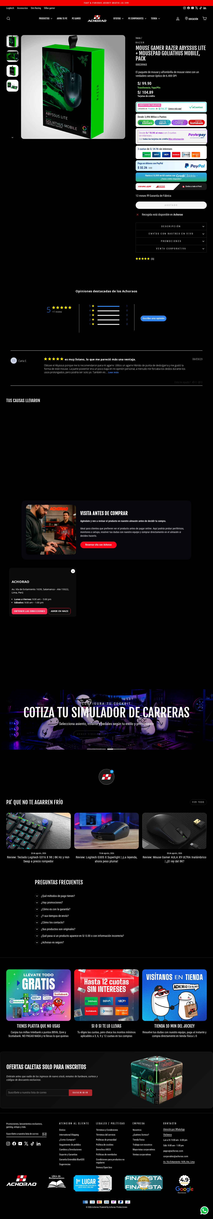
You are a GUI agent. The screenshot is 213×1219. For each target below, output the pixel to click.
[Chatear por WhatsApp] (204, 1210)
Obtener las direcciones (29, 611)
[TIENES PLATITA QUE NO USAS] (38, 995)
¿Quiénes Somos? (141, 1134)
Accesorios (22, 8)
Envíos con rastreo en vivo (171, 233)
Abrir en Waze (59, 611)
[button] (171, 107)
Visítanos (167, 1134)
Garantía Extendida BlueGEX (71, 1159)
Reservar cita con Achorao (98, 544)
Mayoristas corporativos (144, 1149)
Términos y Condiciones (107, 1130)
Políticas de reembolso (106, 1154)
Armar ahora (92, 734)
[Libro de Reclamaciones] (56, 1181)
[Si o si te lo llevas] (106, 995)
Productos (44, 18)
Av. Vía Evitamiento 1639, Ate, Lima (179, 1161)
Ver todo (198, 802)
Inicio (138, 38)
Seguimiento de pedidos (70, 1144)
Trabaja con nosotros (142, 1144)
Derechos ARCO (103, 1149)
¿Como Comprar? (67, 1139)
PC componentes (136, 18)
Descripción (171, 226)
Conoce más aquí (174, 109)
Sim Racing (36, 8)
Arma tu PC (62, 18)
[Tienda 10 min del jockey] (174, 995)
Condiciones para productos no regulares (110, 1161)
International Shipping (69, 1134)
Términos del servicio (105, 1134)
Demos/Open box (104, 1167)
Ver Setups (121, 734)
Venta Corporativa (171, 248)
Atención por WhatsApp (174, 1129)
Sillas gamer (49, 8)
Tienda (154, 18)
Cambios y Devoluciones (70, 1149)
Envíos (62, 1130)
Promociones (171, 241)
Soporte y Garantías (68, 1154)
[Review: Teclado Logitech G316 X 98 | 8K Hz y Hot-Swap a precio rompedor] (38, 831)
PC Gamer (76, 18)
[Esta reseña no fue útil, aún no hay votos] (199, 382)
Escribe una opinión (154, 318)
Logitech (10, 8)
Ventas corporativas (142, 1154)
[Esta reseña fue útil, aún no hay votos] (193, 382)
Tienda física (138, 1139)
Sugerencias (64, 1164)
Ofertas (117, 18)
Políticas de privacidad (106, 1139)
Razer (140, 42)
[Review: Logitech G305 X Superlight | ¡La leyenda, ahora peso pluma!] (106, 831)
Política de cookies (104, 1144)
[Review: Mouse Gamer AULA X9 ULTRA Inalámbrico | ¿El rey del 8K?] (174, 831)
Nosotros (137, 1130)
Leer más (113, 372)
